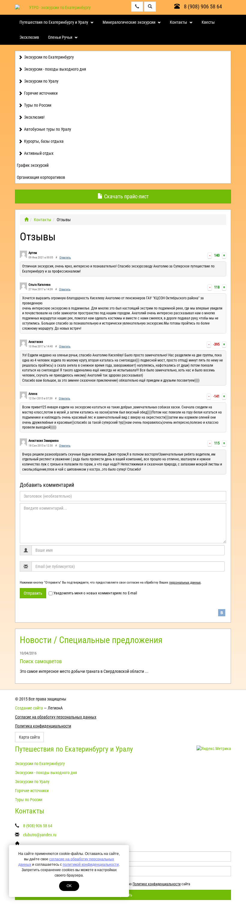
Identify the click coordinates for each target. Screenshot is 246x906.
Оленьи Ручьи (60, 37)
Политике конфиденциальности (157, 884)
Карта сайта (29, 737)
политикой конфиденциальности (91, 864)
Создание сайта (29, 708)
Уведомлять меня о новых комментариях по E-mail (95, 593)
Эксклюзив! (34, 117)
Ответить (65, 257)
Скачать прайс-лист (126, 196)
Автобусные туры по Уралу (47, 129)
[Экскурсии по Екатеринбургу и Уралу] (26, 219)
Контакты (179, 22)
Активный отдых (38, 153)
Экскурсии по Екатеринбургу (49, 57)
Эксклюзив (29, 37)
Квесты (208, 22)
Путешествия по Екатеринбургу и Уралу (54, 22)
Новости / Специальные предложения (91, 640)
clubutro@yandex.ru (39, 834)
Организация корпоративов (41, 177)
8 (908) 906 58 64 (202, 6)
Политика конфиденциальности (43, 726)
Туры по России (37, 105)
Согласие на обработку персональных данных (55, 717)
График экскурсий (33, 165)
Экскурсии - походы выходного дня (55, 69)
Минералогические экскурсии (129, 22)
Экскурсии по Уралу (41, 81)
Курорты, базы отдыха (44, 141)
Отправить (33, 593)
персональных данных (185, 582)
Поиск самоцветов (41, 661)
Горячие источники (41, 93)
